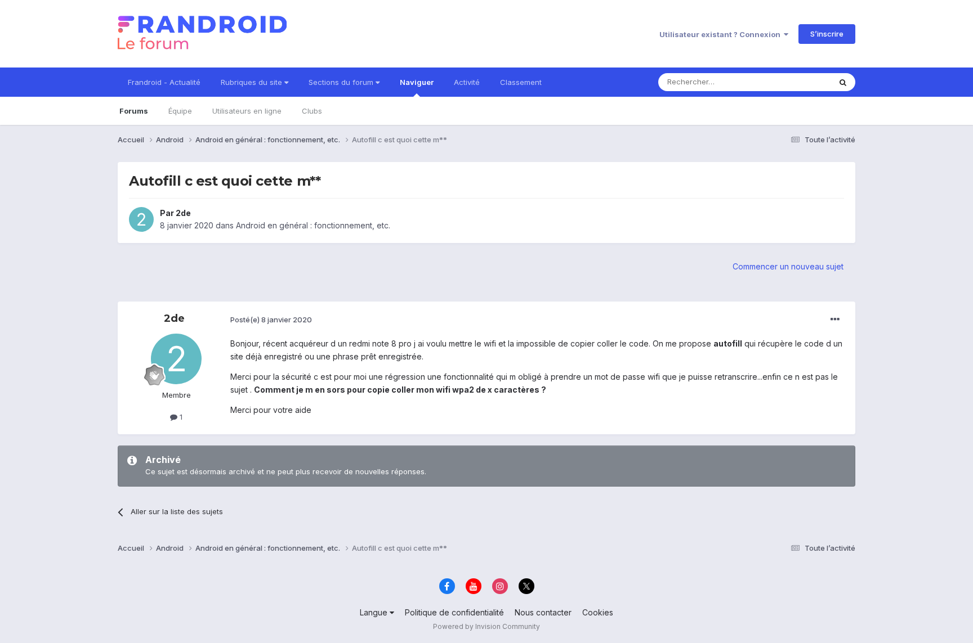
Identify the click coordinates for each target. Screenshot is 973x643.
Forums (133, 110)
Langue (375, 612)
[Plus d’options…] (835, 319)
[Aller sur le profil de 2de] (141, 219)
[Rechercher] (843, 82)
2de (183, 213)
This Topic (797, 82)
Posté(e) (271, 319)
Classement (521, 82)
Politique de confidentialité (454, 612)
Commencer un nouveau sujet (788, 266)
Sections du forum (342, 82)
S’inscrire (826, 33)
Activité (467, 82)
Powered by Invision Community (486, 626)
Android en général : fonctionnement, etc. (313, 225)
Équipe (180, 110)
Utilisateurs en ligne (247, 110)
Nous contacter (543, 612)
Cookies (597, 612)
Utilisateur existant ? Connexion (721, 34)
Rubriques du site (252, 82)
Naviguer (417, 82)
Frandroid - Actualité (164, 82)
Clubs (312, 110)
